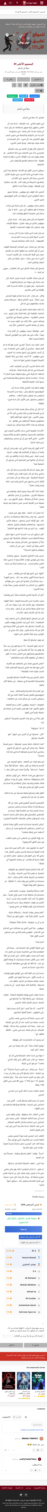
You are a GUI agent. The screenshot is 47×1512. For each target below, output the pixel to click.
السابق (36, 79)
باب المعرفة (19, 1488)
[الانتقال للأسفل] (14, 85)
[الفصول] (23, 79)
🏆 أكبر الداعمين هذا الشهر (30, 1237)
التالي (10, 79)
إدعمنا (23, 1229)
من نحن (28, 1488)
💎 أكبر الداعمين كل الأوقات (30, 1242)
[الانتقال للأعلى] (19, 85)
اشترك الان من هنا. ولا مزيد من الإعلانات (28, 1336)
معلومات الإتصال (7, 1488)
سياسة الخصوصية (39, 1488)
